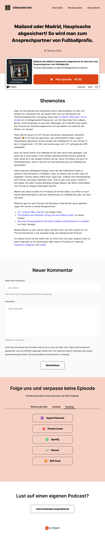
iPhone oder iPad (39, 406)
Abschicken (52, 365)
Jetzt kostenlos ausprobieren (52, 509)
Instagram (30, 244)
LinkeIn (42, 244)
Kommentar (10, 301)
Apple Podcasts (55, 418)
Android (56, 406)
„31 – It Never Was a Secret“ (30, 212)
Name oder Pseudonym (15, 280)
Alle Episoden (75, 7)
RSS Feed (55, 461)
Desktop (69, 406)
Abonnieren (93, 7)
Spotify (55, 439)
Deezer (55, 450)
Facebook (19, 244)
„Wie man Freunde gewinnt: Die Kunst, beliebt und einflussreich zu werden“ (53, 221)
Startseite (57, 7)
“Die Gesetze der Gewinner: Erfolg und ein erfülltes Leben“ (45, 215)
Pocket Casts (55, 428)
